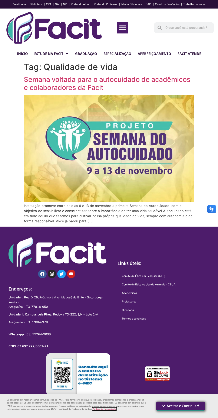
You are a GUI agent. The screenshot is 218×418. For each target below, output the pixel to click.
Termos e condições (134, 319)
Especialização (117, 53)
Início (22, 53)
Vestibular (19, 4)
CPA (48, 4)
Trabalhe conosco (194, 4)
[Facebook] (42, 274)
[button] (122, 27)
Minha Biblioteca (131, 4)
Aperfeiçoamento (154, 53)
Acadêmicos (129, 293)
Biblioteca (36, 4)
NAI (57, 4)
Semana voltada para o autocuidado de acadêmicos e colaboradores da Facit (107, 83)
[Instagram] (52, 274)
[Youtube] (71, 274)
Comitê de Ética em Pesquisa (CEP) (143, 276)
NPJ (65, 4)
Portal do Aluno (80, 4)
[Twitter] (61, 274)
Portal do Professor (106, 4)
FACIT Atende (189, 53)
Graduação (86, 53)
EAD (148, 4)
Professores (129, 302)
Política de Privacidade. (104, 409)
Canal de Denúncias (167, 4)
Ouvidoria (128, 310)
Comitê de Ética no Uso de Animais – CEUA (149, 284)
